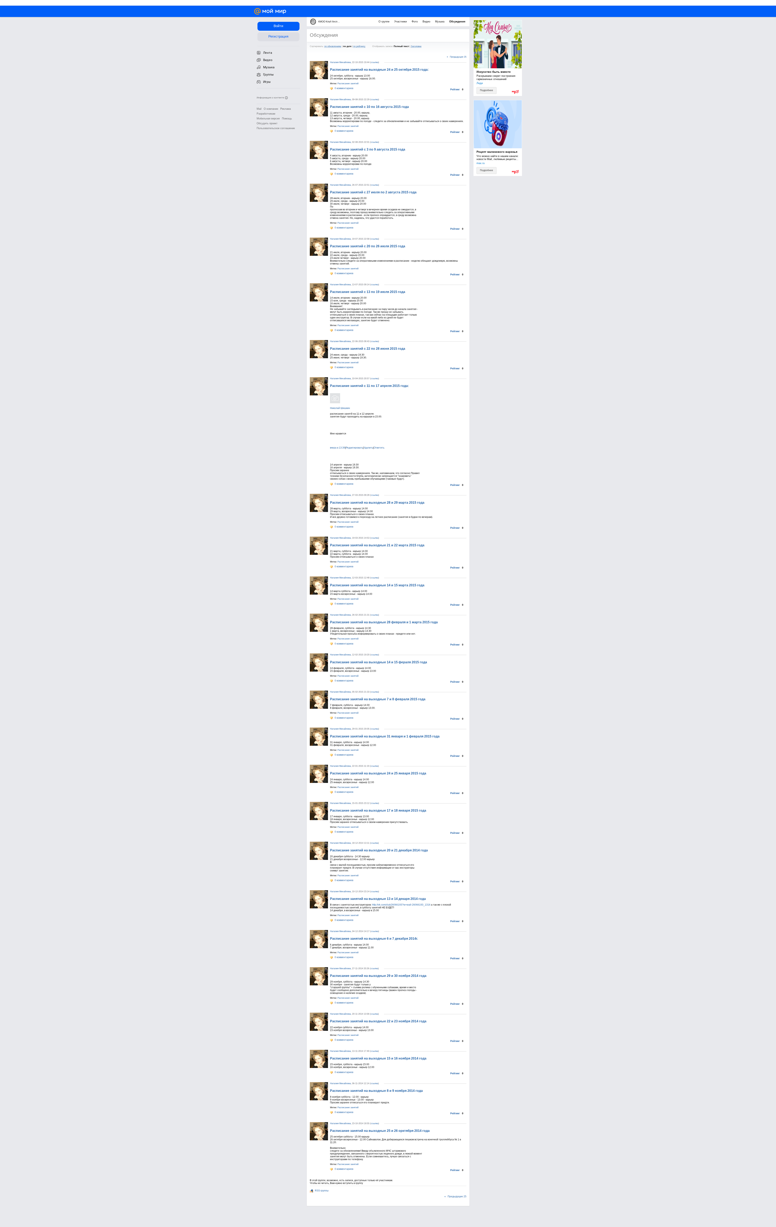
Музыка (440, 21)
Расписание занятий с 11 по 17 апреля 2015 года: (369, 386)
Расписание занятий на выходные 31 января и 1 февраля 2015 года (385, 736)
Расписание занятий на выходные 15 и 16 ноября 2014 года (378, 1058)
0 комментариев (343, 88)
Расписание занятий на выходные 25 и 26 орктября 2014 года (380, 1130)
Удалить (368, 447)
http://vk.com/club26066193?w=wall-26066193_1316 (401, 904)
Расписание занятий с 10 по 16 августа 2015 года (369, 106)
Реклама (285, 108)
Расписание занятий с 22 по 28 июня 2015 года (367, 348)
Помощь (287, 118)
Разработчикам (266, 113)
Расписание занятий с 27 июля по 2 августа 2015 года (373, 192)
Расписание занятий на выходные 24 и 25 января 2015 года (378, 773)
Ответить (379, 447)
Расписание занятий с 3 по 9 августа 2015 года (367, 149)
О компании (271, 108)
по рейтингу (359, 46)
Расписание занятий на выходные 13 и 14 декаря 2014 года (378, 899)
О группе (384, 21)
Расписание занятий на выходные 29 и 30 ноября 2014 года (378, 975)
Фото (415, 21)
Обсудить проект (267, 123)
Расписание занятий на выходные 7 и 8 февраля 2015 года (377, 699)
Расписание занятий (347, 83)
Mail (259, 108)
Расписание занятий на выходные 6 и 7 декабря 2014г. (374, 938)
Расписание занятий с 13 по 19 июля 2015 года (367, 292)
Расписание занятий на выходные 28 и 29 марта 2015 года (377, 502)
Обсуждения (457, 21)
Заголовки (416, 46)
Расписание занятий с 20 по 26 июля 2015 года (367, 246)
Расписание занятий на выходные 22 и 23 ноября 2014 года (378, 1021)
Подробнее (486, 90)
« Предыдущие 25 (456, 57)
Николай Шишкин (340, 408)
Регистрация (278, 36)
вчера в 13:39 (337, 447)
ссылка (374, 62)
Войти (278, 26)
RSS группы (321, 1190)
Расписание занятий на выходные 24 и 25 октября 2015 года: (379, 69)
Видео (427, 21)
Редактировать (354, 447)
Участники (401, 21)
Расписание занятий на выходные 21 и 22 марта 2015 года (377, 545)
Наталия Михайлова (340, 62)
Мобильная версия (268, 118)
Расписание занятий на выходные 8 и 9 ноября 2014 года (376, 1090)
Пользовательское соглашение (276, 128)
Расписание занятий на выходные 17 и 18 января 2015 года (378, 810)
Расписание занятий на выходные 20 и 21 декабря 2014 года (379, 850)
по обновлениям (332, 46)
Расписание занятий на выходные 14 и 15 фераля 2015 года (378, 662)
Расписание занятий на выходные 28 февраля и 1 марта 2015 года (384, 622)
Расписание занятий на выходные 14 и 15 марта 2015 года (377, 585)
